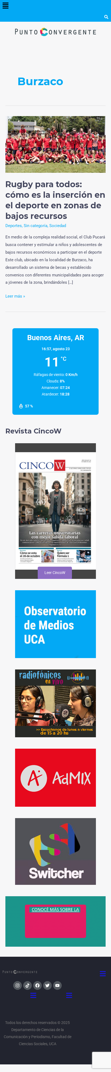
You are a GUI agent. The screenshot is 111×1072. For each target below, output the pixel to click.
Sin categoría (35, 225)
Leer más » (15, 296)
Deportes (13, 225)
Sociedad (57, 225)
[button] (5, 6)
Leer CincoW (54, 572)
